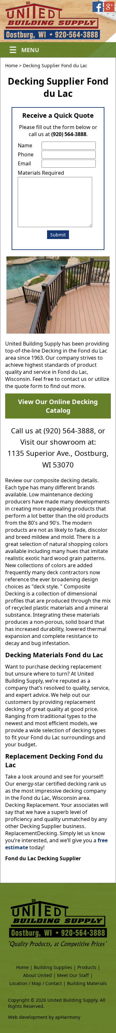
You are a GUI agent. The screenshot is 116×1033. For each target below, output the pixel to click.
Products (86, 967)
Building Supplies (53, 967)
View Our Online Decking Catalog (58, 406)
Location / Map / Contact (35, 983)
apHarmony (67, 1017)
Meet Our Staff (73, 975)
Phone (26, 154)
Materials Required (41, 172)
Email (24, 163)
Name (25, 145)
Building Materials (87, 983)
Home (11, 65)
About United (37, 975)
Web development (27, 1017)
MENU (30, 50)
